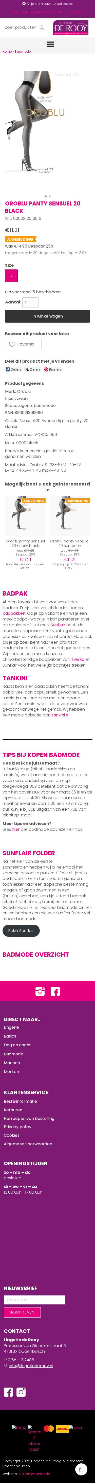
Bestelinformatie (20, 1101)
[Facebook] (55, 991)
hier (16, 829)
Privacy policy (17, 1127)
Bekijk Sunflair (21, 931)
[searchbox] (24, 27)
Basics (10, 1036)
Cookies (12, 1135)
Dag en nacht (17, 1045)
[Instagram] (40, 991)
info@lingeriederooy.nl (31, 1366)
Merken (11, 1072)
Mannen (12, 1063)
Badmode (13, 1054)
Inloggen (20, 12)
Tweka (77, 659)
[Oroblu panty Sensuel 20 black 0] (47, 132)
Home (7, 51)
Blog (62, 12)
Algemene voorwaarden (28, 1144)
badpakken (14, 613)
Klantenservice (43, 12)
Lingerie (11, 1027)
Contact (75, 12)
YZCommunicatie (34, 1473)
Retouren (13, 1110)
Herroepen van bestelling (29, 1118)
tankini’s (60, 715)
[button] (23, 344)
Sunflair (58, 625)
